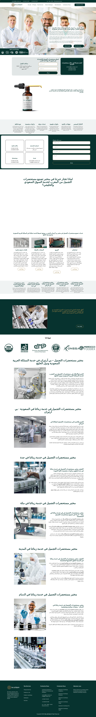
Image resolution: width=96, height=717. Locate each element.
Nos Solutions (58, 4)
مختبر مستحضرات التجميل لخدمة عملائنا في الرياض (48, 283)
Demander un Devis (79, 4)
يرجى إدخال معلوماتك (57, 140)
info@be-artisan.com (34, 162)
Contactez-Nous (66, 4)
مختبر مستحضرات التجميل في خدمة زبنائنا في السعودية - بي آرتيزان (48, 410)
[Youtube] (75, 1)
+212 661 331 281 (72, 68)
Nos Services (40, 4)
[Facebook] (71, 1)
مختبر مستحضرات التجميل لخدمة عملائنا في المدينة (62, 283)
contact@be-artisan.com (72, 67)
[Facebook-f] (15, 701)
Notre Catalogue (49, 4)
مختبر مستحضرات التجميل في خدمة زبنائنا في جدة (48, 457)
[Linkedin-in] (7, 701)
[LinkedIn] (77, 1)
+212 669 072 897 (72, 70)
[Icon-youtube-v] (10, 701)
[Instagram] (73, 1)
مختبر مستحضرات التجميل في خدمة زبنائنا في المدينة (48, 548)
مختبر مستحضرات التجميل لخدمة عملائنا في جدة (33, 284)
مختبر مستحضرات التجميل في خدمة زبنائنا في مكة (48, 503)
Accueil (29, 4)
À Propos (34, 4)
